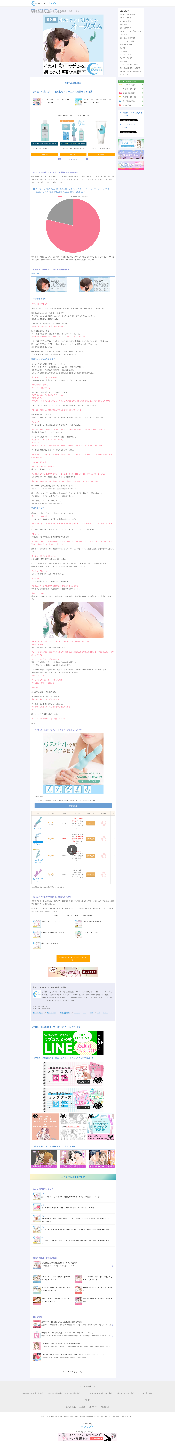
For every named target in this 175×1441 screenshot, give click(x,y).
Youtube (105, 1013)
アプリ (91, 1013)
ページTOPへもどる (69, 1372)
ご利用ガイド (93, 1407)
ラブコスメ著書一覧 (40, 1006)
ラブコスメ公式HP (38, 1013)
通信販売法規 (105, 1407)
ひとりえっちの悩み (126, 18)
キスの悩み (123, 61)
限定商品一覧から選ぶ (129, 97)
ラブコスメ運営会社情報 (42, 1008)
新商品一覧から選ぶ (129, 93)
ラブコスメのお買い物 (54, 1393)
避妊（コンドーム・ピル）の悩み (130, 31)
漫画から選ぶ (127, 105)
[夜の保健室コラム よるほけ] (34, 3)
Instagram (77, 1013)
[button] (59, 159)
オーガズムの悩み (125, 21)
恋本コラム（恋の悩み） (73, 1393)
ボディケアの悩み (125, 55)
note (84, 1013)
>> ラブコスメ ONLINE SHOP (73, 1177)
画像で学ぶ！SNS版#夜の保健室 (130, 68)
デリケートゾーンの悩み (127, 41)
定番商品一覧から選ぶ (129, 89)
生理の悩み (123, 34)
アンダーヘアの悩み (126, 44)
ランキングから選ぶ (129, 85)
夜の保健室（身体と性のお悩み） (33, 1393)
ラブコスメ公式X (51, 1013)
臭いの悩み (123, 48)
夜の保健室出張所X (65, 1013)
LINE (98, 1013)
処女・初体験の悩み (126, 28)
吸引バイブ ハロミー (38, 880)
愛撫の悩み (123, 24)
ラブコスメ (84, 1432)
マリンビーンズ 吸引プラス (38, 861)
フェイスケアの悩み (126, 58)
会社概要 (82, 1407)
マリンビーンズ (38, 829)
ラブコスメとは (125, 75)
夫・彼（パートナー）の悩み (129, 65)
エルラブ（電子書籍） (145, 1393)
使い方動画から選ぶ (129, 101)
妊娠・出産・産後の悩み (127, 38)
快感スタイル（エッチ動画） (125, 1393)
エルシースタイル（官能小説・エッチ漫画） (98, 1393)
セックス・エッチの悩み (127, 14)
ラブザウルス (38, 844)
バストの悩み (124, 51)
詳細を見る (73, 806)
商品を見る (45, 154)
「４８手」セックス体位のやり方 (130, 71)
